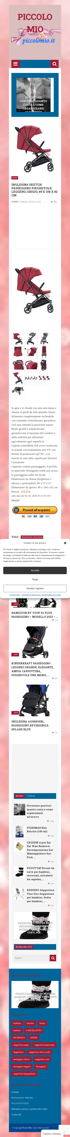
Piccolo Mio (27, 1128)
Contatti (15, 1092)
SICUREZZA (19, 1037)
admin (14, 201)
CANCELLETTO (33, 1030)
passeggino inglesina (31, 537)
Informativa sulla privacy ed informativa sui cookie (41, 595)
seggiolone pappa (21, 1045)
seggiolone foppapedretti (24, 1073)
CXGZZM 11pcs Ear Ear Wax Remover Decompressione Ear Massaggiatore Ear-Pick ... (40, 850)
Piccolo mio (35, 22)
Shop (14, 178)
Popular (31, 796)
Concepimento (33, 92)
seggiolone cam (42, 1059)
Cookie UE (16, 1114)
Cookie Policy (14, 595)
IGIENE (33, 1037)
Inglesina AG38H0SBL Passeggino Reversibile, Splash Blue (30, 725)
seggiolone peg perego (45, 1045)
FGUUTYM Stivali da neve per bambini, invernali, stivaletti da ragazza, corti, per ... (35, 927)
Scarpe (42, 1023)
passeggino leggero (21, 1066)
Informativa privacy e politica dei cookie (29, 1109)
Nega (35, 579)
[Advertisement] (40, 53)
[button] (65, 543)
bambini (17, 1030)
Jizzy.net (29, 1097)
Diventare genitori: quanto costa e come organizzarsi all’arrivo (33, 105)
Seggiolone (18, 1052)
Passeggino (41, 1066)
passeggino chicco (21, 1059)
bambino (17, 1023)
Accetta (35, 570)
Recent (19, 796)
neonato (30, 1023)
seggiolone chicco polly (39, 1052)
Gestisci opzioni (35, 588)
